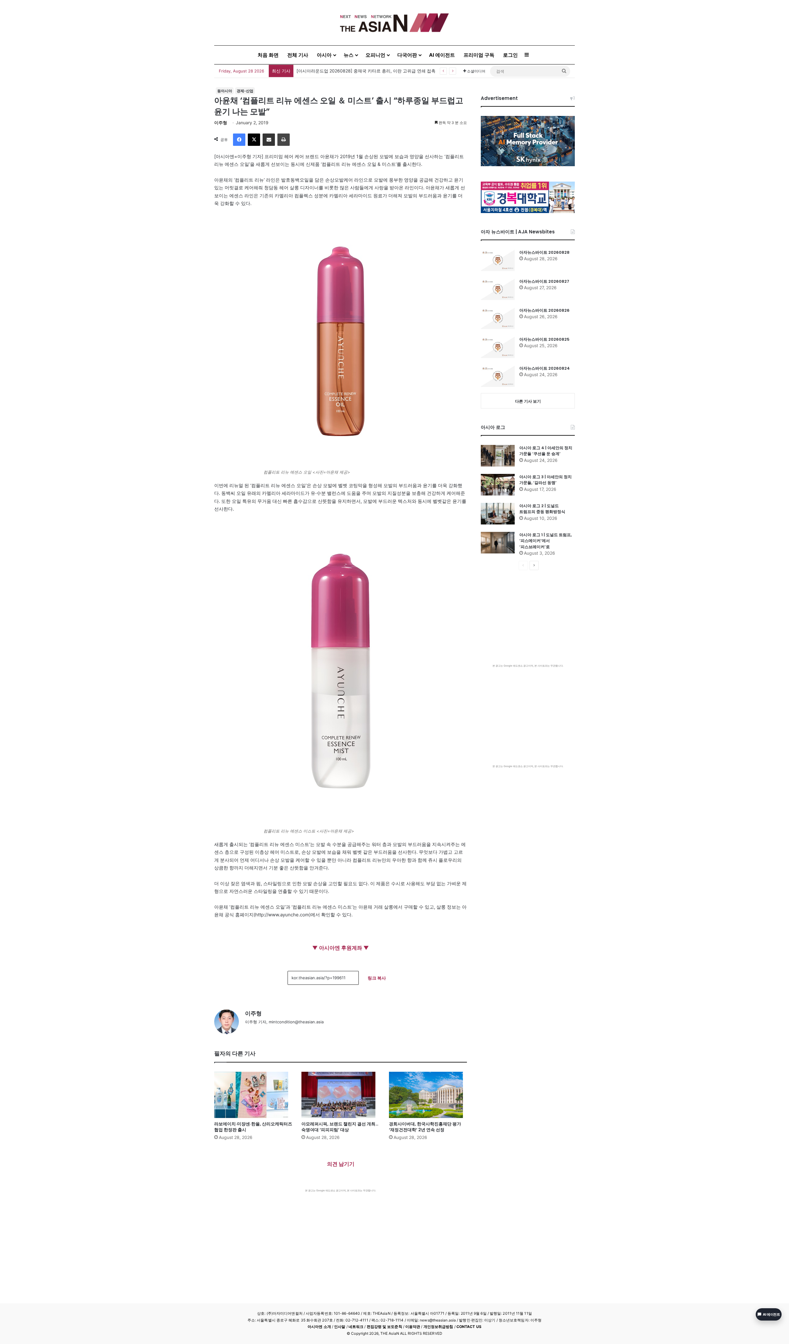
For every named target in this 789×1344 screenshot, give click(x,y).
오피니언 (375, 55)
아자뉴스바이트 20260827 (544, 281)
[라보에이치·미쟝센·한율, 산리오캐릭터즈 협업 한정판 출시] (253, 1095)
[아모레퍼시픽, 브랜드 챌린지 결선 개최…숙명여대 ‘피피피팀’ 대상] (340, 1095)
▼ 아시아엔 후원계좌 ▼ (340, 948)
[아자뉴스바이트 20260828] (498, 260)
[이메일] (269, 140)
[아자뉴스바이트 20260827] (498, 289)
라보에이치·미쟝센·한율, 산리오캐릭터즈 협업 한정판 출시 (352, 70)
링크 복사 (377, 977)
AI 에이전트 (442, 55)
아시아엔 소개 (319, 1326)
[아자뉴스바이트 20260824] (498, 376)
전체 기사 (297, 55)
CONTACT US (468, 1326)
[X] (254, 140)
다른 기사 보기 (528, 401)
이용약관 (412, 1326)
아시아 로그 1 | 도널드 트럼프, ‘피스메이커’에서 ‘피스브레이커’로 (545, 541)
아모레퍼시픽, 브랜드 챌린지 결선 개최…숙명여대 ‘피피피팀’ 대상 (339, 1127)
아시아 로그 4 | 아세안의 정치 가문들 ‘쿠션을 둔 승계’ (545, 451)
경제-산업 (245, 90)
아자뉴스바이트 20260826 (544, 310)
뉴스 (349, 55)
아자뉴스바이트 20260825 (544, 339)
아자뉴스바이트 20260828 (544, 252)
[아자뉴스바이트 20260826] (498, 318)
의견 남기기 (340, 1164)
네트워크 (356, 1326)
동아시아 (224, 90)
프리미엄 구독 (479, 55)
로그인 (510, 55)
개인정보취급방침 (438, 1326)
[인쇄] (283, 140)
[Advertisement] (340, 1238)
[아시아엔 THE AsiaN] (394, 22)
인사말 (339, 1326)
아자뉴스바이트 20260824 (544, 368)
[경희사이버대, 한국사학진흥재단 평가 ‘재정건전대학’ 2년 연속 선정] (428, 1095)
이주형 (220, 122)
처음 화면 (268, 55)
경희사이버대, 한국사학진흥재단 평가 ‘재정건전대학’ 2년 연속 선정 (425, 1127)
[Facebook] (239, 140)
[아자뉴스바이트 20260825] (498, 347)
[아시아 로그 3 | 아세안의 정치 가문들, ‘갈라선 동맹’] (498, 484)
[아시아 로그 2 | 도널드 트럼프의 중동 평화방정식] (498, 513)
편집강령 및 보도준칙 (384, 1326)
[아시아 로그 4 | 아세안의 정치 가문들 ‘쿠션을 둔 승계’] (498, 455)
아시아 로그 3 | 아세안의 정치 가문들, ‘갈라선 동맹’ (545, 480)
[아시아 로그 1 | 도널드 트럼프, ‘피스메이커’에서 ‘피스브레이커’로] (498, 542)
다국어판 (407, 55)
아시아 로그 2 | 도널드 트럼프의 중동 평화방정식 (542, 509)
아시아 (324, 55)
